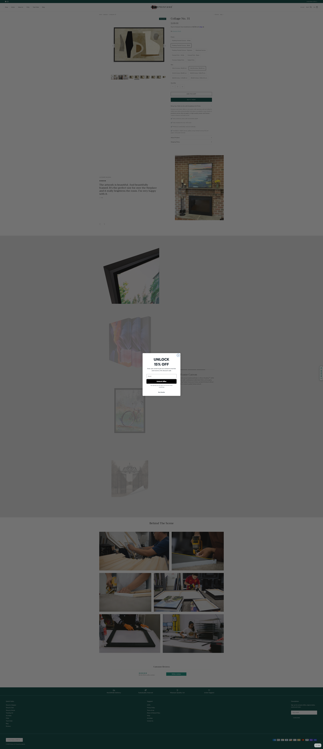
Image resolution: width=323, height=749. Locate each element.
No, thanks (161, 392)
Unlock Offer (161, 381)
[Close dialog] (178, 355)
